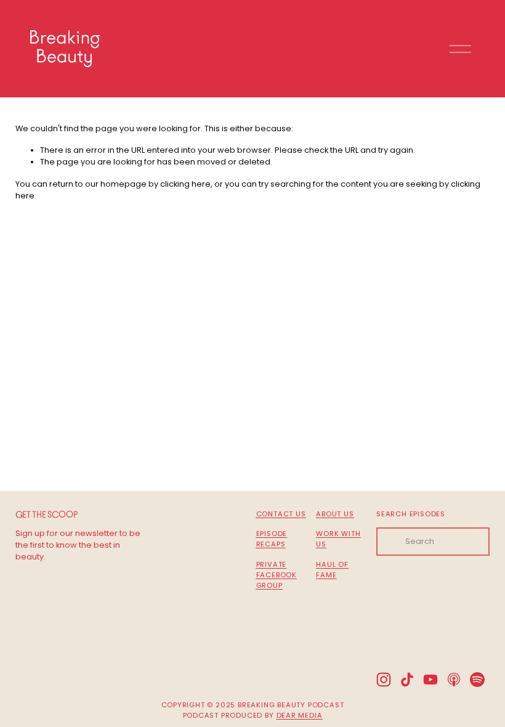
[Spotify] (477, 679)
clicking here (185, 184)
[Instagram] (383, 679)
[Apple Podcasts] (453, 679)
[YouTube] (430, 679)
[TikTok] (407, 679)
